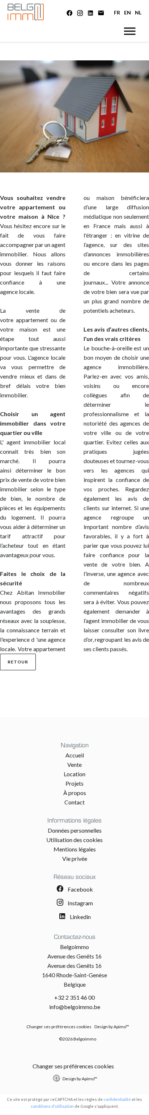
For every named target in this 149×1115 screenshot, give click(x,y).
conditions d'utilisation (52, 1106)
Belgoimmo (74, 946)
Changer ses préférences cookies (58, 1026)
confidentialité (117, 1099)
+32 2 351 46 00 (74, 997)
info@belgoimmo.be (74, 1006)
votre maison (19, 216)
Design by (80, 1078)
